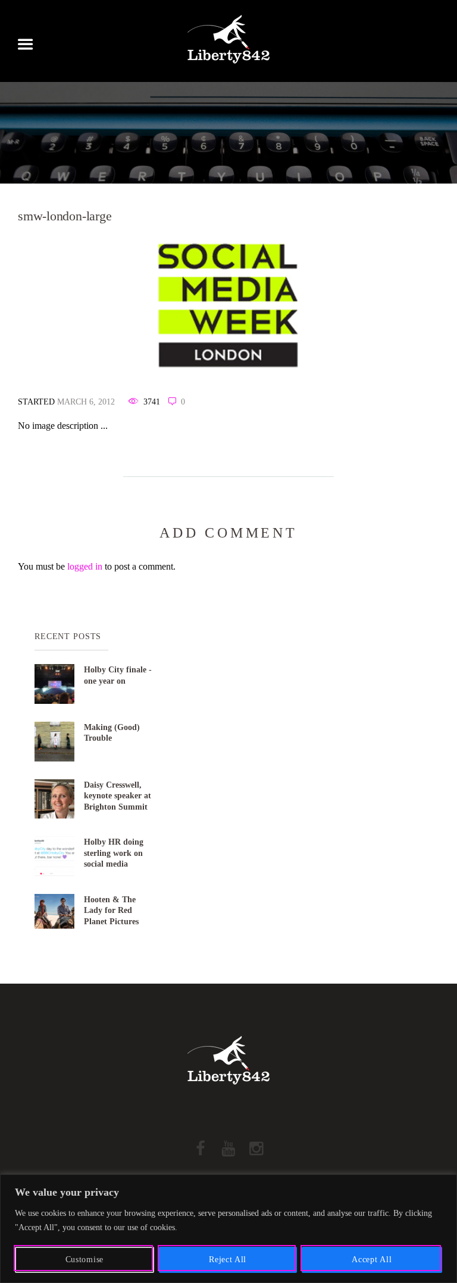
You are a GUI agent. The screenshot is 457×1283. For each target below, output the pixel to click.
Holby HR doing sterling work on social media (113, 852)
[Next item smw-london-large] (333, 304)
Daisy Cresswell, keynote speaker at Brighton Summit (117, 795)
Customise (84, 1259)
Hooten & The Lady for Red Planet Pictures (111, 910)
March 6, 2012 (86, 401)
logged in (84, 566)
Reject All (227, 1259)
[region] (228, 1228)
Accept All (372, 1259)
